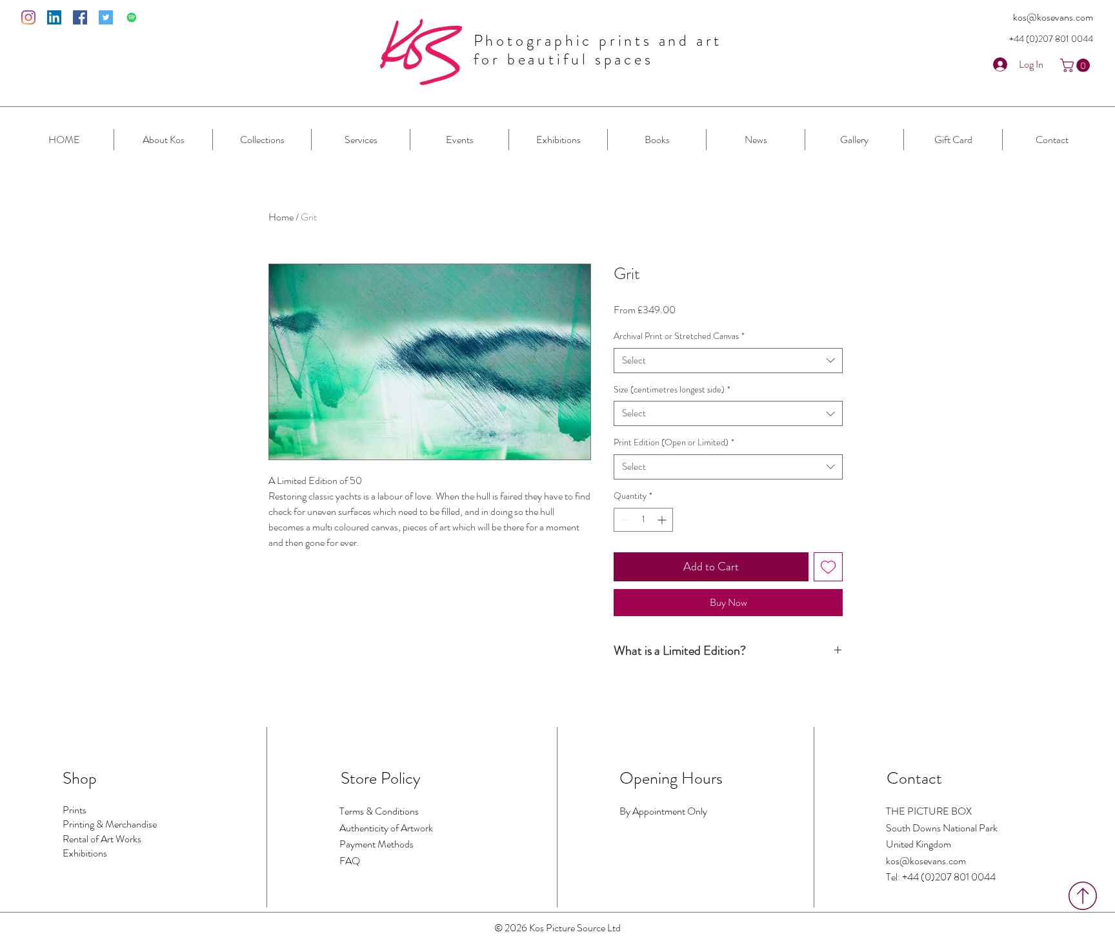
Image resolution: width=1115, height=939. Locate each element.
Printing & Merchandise (110, 824)
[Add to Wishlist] (828, 566)
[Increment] (663, 519)
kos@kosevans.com (1053, 17)
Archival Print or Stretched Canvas (679, 336)
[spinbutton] (643, 519)
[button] (1076, 65)
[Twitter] (106, 17)
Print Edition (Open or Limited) (674, 442)
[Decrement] (624, 519)
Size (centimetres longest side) (672, 389)
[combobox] (728, 360)
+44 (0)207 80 (1037, 38)
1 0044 (1079, 38)
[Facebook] (80, 17)
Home (281, 216)
